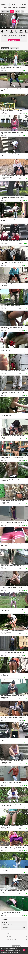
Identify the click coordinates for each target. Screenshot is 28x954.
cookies (2, 950)
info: (8, 933)
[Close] (26, 950)
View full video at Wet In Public (12, 15)
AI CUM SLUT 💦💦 (5, 4)
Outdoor (17, 11)
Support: (9, 936)
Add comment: (5, 922)
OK (24, 950)
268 (11, 11)
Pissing (23, 11)
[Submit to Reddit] (22, 15)
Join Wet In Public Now (13, 40)
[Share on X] (25, 15)
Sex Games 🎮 (23, 4)
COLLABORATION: (11, 939)
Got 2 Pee (4, 178)
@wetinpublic (19, 37)
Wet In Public (6, 11)
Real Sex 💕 (14, 4)
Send (24, 927)
